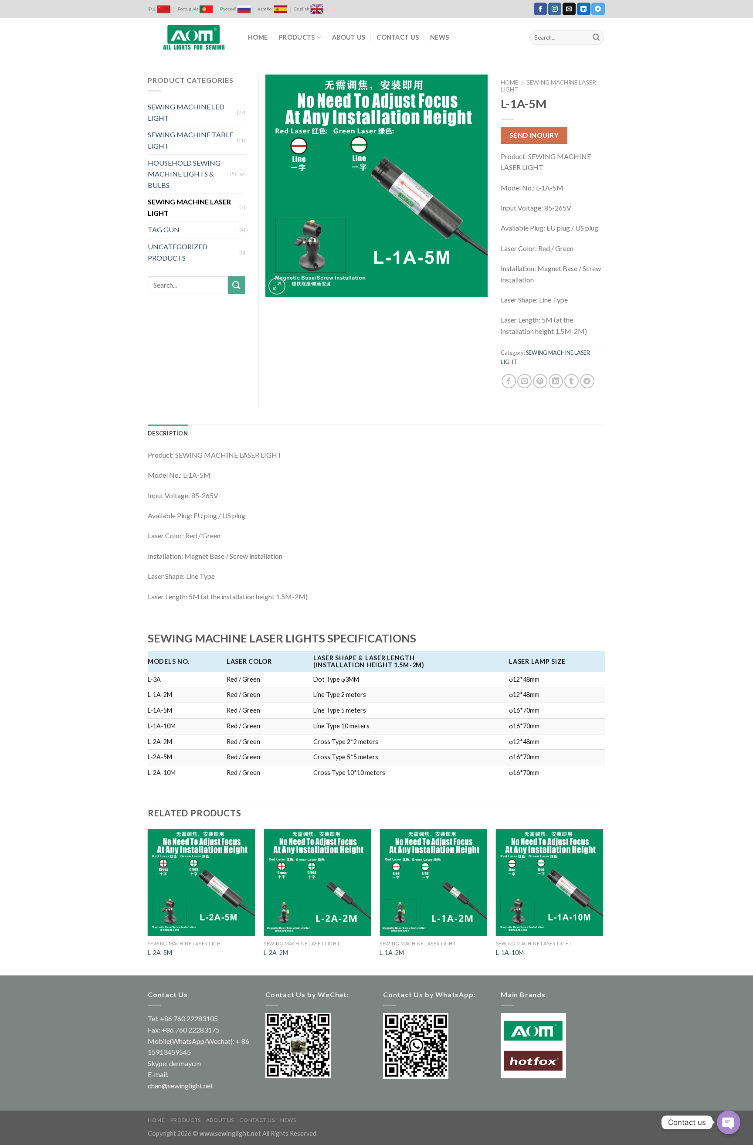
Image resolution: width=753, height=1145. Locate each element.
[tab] (168, 433)
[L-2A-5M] (201, 883)
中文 (152, 9)
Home (509, 82)
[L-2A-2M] (317, 883)
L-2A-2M (276, 952)
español (266, 9)
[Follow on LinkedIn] (583, 9)
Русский (228, 9)
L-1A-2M (392, 952)
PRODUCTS (297, 37)
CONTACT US (397, 37)
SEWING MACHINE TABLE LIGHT (190, 140)
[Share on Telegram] (587, 381)
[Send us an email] (569, 9)
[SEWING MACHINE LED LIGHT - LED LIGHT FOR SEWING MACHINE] (191, 37)
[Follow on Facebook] (540, 9)
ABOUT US (348, 37)
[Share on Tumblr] (571, 381)
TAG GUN (164, 229)
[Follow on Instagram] (554, 9)
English (302, 9)
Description (168, 433)
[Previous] (148, 901)
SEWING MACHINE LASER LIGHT (189, 207)
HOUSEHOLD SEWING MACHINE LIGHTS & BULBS (184, 174)
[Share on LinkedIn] (556, 381)
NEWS (439, 37)
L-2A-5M (160, 952)
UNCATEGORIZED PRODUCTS (177, 252)
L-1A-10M (510, 952)
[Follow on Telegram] (597, 9)
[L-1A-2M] (433, 883)
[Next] (602, 901)
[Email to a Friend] (524, 381)
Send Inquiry (534, 135)
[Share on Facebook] (509, 381)
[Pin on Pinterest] (540, 381)
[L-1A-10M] (550, 883)
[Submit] (596, 37)
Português (189, 9)
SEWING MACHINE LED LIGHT (186, 112)
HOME (258, 37)
